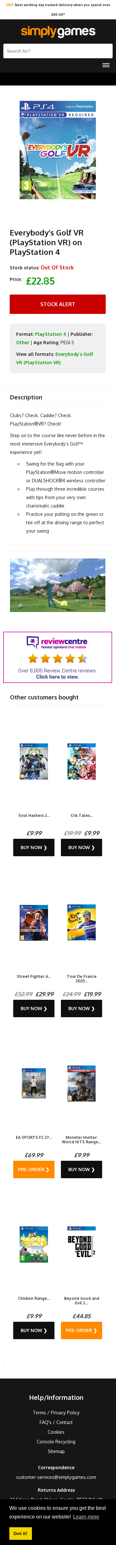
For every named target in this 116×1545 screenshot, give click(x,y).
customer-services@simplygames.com (56, 1477)
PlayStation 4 (50, 334)
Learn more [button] (86, 1517)
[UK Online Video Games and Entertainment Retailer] (58, 32)
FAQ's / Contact (56, 1422)
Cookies (56, 1432)
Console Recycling (56, 1441)
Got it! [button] (20, 1533)
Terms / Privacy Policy (56, 1412)
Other (22, 342)
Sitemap (56, 1451)
